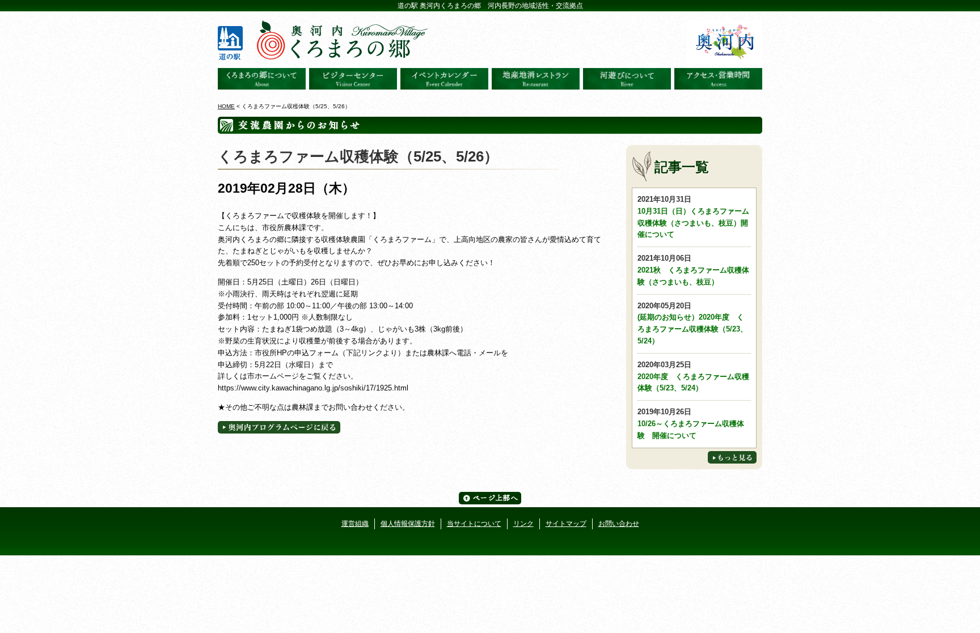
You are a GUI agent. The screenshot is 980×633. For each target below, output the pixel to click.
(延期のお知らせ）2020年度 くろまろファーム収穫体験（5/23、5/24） (692, 323)
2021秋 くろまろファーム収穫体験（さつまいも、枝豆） (693, 270)
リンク (523, 524)
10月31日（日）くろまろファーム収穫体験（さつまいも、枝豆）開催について (693, 217)
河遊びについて (627, 79)
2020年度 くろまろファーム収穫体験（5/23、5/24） (693, 376)
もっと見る (732, 457)
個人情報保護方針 (408, 524)
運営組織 (355, 524)
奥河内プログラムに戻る (279, 427)
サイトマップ (566, 524)
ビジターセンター (353, 79)
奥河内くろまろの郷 (262, 79)
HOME (226, 106)
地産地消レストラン (536, 79)
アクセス (718, 79)
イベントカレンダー (444, 79)
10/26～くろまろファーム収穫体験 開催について (690, 423)
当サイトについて (474, 524)
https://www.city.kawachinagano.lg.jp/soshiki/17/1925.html (313, 388)
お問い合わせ (618, 524)
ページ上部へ (490, 498)
